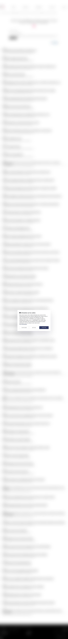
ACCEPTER (44, 327)
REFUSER (34, 327)
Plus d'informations (23, 324)
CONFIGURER (24, 327)
